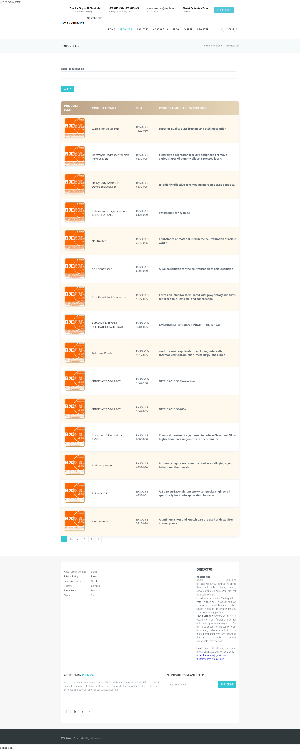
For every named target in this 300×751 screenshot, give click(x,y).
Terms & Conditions (74, 581)
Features (95, 590)
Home (111, 29)
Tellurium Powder (103, 353)
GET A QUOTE (224, 10)
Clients (94, 581)
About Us (143, 29)
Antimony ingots (102, 465)
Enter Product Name (72, 68)
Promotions (70, 590)
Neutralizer (99, 241)
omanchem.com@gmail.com (160, 8)
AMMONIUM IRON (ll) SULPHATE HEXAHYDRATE (107, 325)
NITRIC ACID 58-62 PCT (106, 381)
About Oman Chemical (75, 571)
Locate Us (186, 11)
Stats (94, 595)
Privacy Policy (71, 576)
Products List (232, 45)
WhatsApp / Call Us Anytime (119, 11)
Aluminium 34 (100, 521)
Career (188, 29)
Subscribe (226, 684)
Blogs (94, 571)
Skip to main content (10, 1)
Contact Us (160, 29)
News (67, 595)
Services (95, 585)
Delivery (68, 585)
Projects (95, 576)
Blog (176, 29)
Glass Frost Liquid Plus (105, 128)
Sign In (230, 29)
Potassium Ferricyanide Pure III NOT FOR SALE (110, 213)
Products (126, 29)
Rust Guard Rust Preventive (109, 297)
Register (203, 29)
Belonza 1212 (100, 493)
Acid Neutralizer (102, 269)
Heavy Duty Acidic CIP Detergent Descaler (105, 184)
